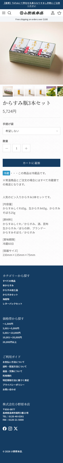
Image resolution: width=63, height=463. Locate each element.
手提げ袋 (8, 124)
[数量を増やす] (26, 148)
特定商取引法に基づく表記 (16, 380)
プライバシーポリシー (14, 384)
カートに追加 (31, 163)
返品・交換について (12, 371)
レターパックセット (12, 303)
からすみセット (10, 294)
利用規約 (7, 375)
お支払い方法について (14, 361)
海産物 (6, 299)
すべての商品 (9, 280)
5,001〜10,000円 (11, 332)
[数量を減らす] (7, 148)
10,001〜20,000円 (12, 337)
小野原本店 (16, 451)
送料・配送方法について (15, 366)
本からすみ (8, 285)
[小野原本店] (31, 13)
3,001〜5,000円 (11, 328)
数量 (5, 141)
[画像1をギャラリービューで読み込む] (31, 53)
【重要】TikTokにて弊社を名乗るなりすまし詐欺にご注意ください (31, 4)
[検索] (11, 13)
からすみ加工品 (10, 290)
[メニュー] (3, 13)
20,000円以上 (10, 342)
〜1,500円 (8, 323)
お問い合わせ (9, 389)
